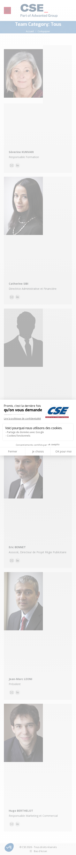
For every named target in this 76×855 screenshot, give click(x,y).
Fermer (12, 451)
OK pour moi (63, 451)
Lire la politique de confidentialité (22, 418)
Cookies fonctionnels (18, 435)
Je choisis (38, 451)
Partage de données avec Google (25, 432)
